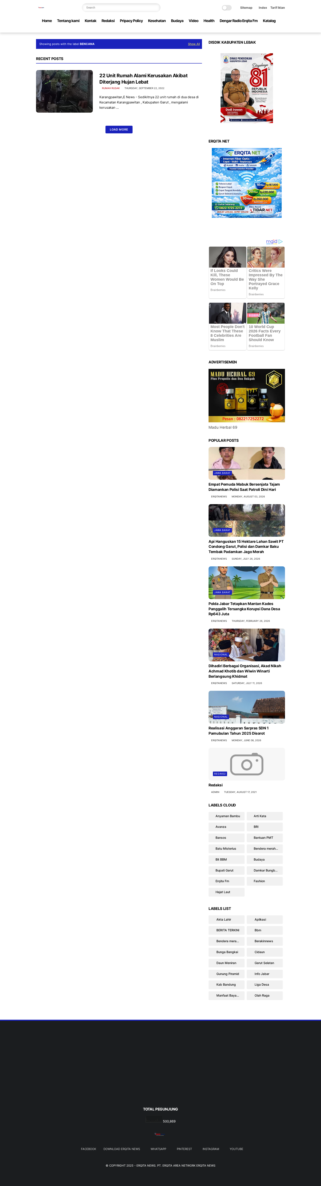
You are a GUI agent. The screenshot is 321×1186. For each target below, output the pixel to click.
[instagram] (275, 29)
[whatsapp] (261, 29)
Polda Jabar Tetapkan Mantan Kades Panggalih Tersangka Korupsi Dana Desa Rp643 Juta (244, 609)
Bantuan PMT (263, 837)
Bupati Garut (224, 870)
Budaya (177, 21)
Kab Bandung (226, 984)
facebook (88, 1149)
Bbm (257, 930)
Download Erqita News (122, 1149)
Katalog (269, 21)
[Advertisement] (160, 1071)
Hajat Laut (223, 892)
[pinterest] (268, 29)
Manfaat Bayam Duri (230, 995)
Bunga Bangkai (227, 952)
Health (209, 21)
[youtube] (282, 29)
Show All (194, 44)
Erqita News (145, 1165)
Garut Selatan (264, 963)
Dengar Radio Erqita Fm (239, 21)
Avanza (221, 826)
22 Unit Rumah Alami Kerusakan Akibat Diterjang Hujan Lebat (143, 79)
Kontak (90, 21)
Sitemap (246, 7)
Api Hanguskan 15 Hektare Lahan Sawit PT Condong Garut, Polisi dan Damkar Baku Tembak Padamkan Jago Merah (246, 546)
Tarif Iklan (277, 7)
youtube (236, 1149)
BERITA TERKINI (227, 930)
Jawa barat (222, 472)
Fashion (259, 881)
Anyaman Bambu (228, 816)
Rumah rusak (111, 88)
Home (47, 21)
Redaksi (108, 21)
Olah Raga (261, 995)
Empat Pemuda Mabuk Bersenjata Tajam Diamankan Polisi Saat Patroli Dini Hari (244, 487)
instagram (211, 1149)
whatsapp (158, 1149)
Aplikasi (260, 919)
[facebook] (247, 29)
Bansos (221, 837)
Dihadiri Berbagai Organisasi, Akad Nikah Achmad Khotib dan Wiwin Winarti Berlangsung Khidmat (245, 671)
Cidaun (259, 952)
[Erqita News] (41, 10)
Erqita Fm (222, 881)
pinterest (184, 1149)
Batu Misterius (226, 848)
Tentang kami (68, 21)
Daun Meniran (226, 963)
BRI (256, 826)
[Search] (156, 7)
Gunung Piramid (227, 973)
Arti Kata (260, 816)
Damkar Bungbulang (268, 870)
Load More (119, 129)
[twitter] (254, 29)
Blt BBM (221, 859)
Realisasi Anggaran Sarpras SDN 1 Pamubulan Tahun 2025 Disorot (239, 731)
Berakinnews (263, 941)
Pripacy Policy (131, 21)
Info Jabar (261, 973)
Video (193, 21)
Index (263, 7)
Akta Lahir (223, 919)
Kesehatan (157, 21)
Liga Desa (261, 984)
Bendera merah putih (268, 848)
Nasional (221, 654)
